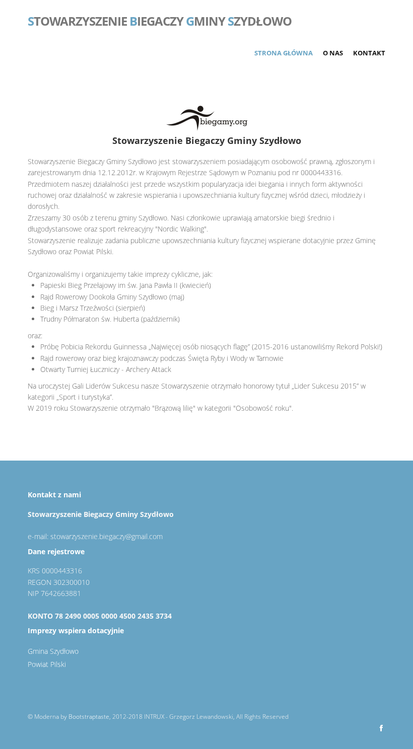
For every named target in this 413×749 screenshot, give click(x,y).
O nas (333, 52)
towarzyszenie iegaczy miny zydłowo (160, 20)
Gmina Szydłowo (53, 651)
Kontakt (369, 52)
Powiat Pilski (47, 664)
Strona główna (283, 52)
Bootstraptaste (88, 716)
